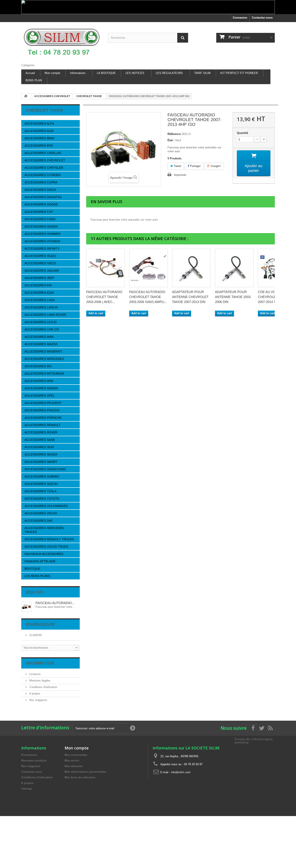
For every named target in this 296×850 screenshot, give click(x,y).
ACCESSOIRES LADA (39, 300)
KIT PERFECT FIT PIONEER (239, 73)
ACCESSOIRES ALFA (39, 123)
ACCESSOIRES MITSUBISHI (44, 373)
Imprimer (180, 174)
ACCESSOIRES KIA (38, 285)
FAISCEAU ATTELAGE (39, 561)
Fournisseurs (40, 624)
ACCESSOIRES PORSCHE (43, 417)
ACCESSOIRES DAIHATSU (43, 197)
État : (171, 140)
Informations (78, 73)
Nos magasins (37, 700)
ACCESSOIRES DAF (38, 520)
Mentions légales (39, 680)
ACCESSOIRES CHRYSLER (43, 167)
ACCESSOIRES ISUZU (40, 256)
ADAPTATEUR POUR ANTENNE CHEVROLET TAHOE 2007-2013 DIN (190, 297)
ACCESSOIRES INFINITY (42, 248)
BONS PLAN (34, 80)
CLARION (35, 635)
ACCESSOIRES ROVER (40, 432)
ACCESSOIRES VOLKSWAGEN (46, 506)
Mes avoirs (72, 760)
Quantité (242, 133)
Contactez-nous (262, 17)
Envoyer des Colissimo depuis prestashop (254, 741)
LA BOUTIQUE (106, 73)
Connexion (240, 17)
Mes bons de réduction (80, 777)
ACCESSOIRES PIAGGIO (42, 410)
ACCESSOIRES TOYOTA (41, 498)
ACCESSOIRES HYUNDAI (42, 241)
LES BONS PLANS (37, 576)
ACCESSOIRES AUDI (39, 131)
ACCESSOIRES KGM (39, 292)
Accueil (30, 73)
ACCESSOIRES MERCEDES (44, 359)
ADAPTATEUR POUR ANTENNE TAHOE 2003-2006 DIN (233, 297)
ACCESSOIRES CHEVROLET (44, 160)
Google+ (215, 166)
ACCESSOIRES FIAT (38, 211)
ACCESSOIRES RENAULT (42, 425)
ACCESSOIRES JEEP (39, 278)
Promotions (29, 755)
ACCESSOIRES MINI (38, 381)
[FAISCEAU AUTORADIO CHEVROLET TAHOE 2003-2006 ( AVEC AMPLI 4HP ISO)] (105, 268)
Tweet (177, 166)
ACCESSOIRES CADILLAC (43, 153)
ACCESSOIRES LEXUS (40, 322)
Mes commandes (76, 755)
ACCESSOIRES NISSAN (41, 388)
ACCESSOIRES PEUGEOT (43, 403)
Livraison (34, 674)
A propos (34, 693)
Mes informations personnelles (85, 771)
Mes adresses (74, 766)
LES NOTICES (134, 73)
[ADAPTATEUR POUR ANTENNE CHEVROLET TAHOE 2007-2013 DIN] (191, 268)
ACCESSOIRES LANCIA (41, 307)
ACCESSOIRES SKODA (40, 454)
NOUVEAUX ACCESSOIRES (43, 554)
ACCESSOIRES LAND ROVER (45, 314)
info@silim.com (180, 772)
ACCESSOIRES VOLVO (40, 513)
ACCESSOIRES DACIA (40, 189)
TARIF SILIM (202, 73)
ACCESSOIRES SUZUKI (41, 484)
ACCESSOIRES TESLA (40, 491)
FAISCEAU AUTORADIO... (55, 603)
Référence (174, 134)
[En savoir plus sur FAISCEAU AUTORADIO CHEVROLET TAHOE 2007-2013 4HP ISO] (26, 607)
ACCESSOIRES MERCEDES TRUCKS (44, 530)
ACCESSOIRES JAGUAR (41, 270)
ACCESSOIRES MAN (39, 336)
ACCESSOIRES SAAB (39, 439)
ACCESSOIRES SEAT (39, 447)
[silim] (61, 41)
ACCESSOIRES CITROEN (42, 175)
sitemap (26, 788)
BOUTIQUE (32, 568)
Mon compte (52, 73)
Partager (195, 166)
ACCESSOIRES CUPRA (40, 182)
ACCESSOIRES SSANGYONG (45, 469)
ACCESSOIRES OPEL (39, 395)
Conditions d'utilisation (42, 687)
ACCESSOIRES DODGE (41, 204)
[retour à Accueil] (26, 96)
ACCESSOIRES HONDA (41, 226)
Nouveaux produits (34, 760)
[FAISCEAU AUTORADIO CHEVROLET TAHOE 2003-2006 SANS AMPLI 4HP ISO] (148, 268)
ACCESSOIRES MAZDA (40, 344)
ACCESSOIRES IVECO (40, 263)
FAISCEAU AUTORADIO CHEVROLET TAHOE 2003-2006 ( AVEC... (104, 297)
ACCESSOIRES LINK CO (41, 329)
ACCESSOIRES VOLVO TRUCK (46, 546)
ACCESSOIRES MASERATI (43, 351)
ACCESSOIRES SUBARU (41, 476)
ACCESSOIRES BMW (39, 138)
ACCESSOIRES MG (38, 366)
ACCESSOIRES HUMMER (42, 234)
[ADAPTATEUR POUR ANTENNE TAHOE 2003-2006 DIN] (234, 268)
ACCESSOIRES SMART (40, 461)
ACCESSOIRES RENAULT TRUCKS (49, 539)
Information (40, 663)
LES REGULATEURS (169, 73)
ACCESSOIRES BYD (38, 145)
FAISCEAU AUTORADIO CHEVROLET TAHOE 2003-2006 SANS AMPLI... (148, 297)
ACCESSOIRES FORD (39, 219)
